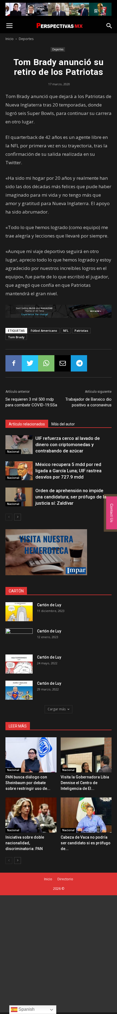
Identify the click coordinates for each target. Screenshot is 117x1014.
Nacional (13, 451)
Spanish (26, 1009)
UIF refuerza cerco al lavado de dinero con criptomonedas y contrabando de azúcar (67, 444)
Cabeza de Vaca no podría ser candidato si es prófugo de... (85, 843)
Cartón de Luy (49, 605)
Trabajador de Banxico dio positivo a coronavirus (88, 402)
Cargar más (57, 709)
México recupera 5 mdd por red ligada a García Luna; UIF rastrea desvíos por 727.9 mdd (68, 471)
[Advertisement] (58, 953)
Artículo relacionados (27, 424)
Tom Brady (16, 337)
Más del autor (63, 424)
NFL (66, 330)
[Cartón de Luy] (19, 611)
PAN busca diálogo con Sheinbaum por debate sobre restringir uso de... (27, 783)
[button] (109, 26)
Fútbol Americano (44, 330)
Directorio (65, 879)
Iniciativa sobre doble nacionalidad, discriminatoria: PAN (24, 843)
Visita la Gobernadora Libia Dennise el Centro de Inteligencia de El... (85, 783)
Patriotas (81, 330)
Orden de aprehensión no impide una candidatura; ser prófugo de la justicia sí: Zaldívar (70, 497)
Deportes (26, 38)
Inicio (9, 38)
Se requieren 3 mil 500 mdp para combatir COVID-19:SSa (31, 402)
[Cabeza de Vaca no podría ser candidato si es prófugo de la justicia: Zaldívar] (86, 815)
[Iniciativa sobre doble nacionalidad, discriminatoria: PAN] (31, 815)
